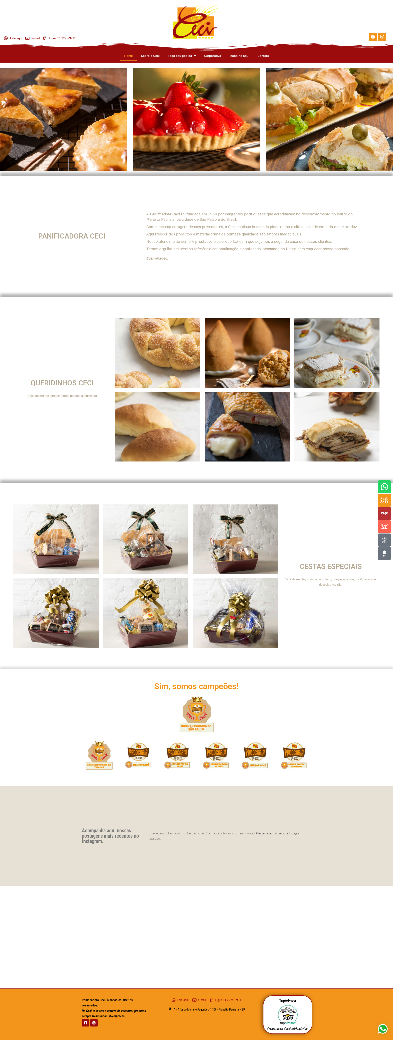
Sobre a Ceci (150, 56)
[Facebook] (373, 37)
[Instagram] (382, 37)
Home (128, 56)
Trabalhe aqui (239, 56)
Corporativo (212, 56)
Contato (263, 56)
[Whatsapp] (384, 486)
